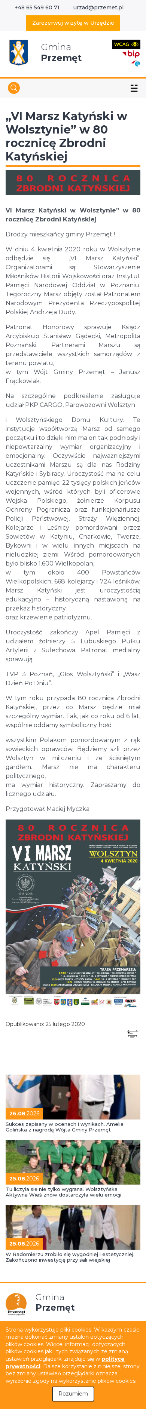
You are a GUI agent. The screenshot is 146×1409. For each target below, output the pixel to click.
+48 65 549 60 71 (37, 7)
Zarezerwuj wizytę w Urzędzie (73, 22)
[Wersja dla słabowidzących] (126, 44)
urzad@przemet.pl (98, 7)
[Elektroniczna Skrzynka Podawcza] (135, 63)
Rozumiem (73, 1393)
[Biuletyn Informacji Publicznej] (131, 53)
